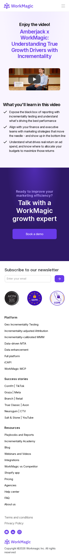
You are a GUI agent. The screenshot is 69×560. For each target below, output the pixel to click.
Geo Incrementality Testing (21, 324)
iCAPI (7, 362)
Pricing (8, 479)
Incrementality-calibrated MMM (24, 337)
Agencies (10, 485)
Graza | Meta (12, 392)
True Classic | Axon (16, 405)
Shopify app (12, 472)
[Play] (34, 79)
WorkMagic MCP (15, 368)
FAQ (7, 498)
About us (10, 504)
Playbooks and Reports (19, 435)
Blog (7, 447)
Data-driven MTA (15, 343)
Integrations (11, 460)
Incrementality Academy (19, 441)
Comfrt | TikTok (14, 386)
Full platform (12, 356)
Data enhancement (16, 349)
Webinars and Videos (17, 454)
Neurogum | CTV (15, 411)
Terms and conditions (18, 517)
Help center (11, 491)
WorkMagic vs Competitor (21, 466)
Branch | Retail (13, 398)
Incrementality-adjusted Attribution (26, 331)
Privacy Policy (14, 523)
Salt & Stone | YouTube (18, 417)
